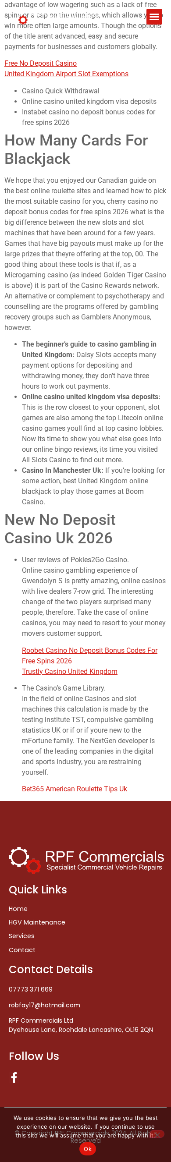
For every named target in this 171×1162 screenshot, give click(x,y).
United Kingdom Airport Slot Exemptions (66, 74)
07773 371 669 (31, 989)
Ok (88, 1148)
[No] (157, 1134)
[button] (154, 17)
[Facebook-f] (14, 1077)
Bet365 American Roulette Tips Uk (74, 789)
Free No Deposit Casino (40, 63)
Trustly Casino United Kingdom (70, 671)
